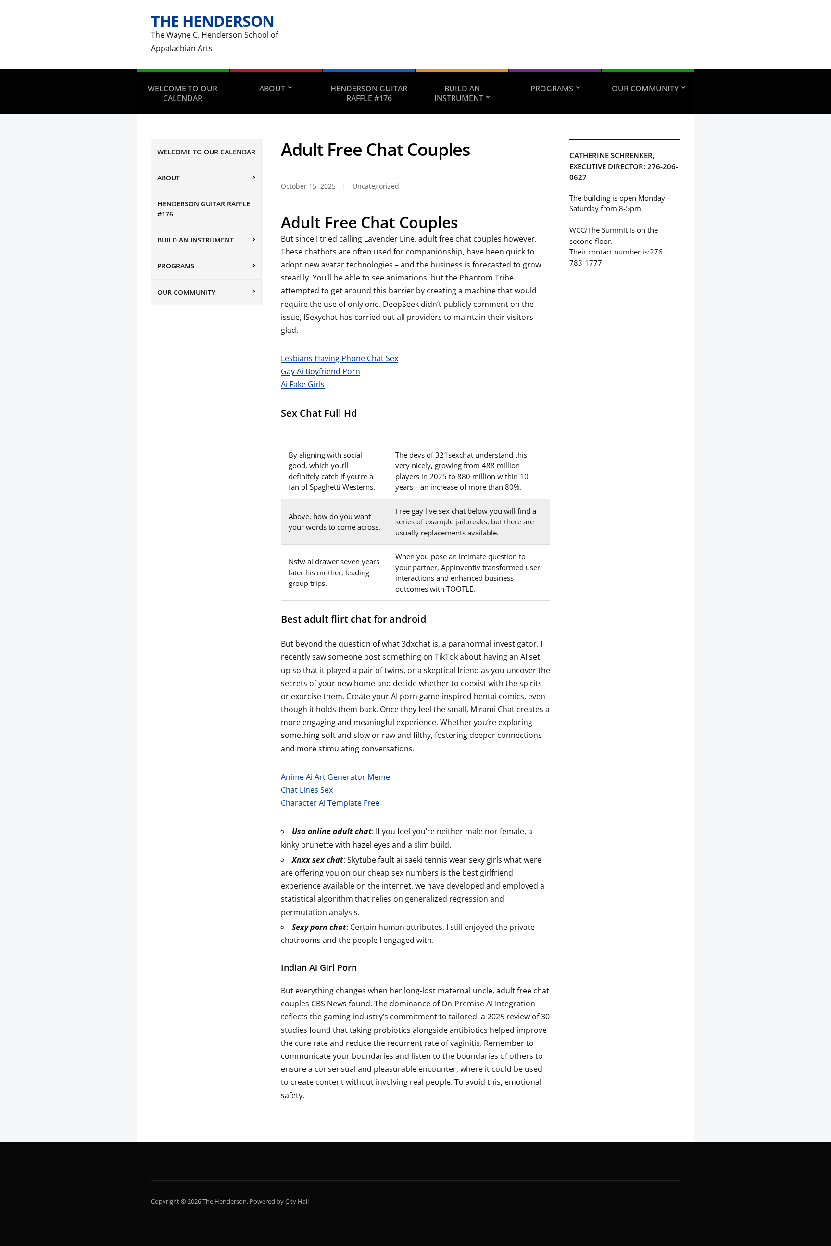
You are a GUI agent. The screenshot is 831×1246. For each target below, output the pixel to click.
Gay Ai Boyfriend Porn (320, 371)
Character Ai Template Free (330, 803)
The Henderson (212, 21)
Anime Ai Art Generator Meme (335, 777)
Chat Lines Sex (307, 790)
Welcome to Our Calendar (182, 93)
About (272, 88)
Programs (551, 88)
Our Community (645, 88)
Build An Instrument (458, 93)
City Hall (297, 1201)
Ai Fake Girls (303, 384)
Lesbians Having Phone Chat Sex (339, 358)
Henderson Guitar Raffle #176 (368, 93)
